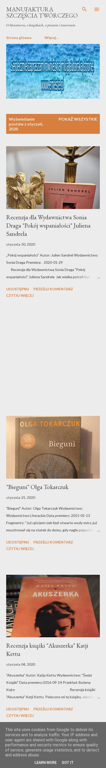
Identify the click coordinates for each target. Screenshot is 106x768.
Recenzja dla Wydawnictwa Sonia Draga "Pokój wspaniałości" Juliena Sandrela (48, 225)
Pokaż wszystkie (78, 119)
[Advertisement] (53, 358)
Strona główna (18, 37)
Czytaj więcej (20, 295)
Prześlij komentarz (53, 289)
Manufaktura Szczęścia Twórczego (42, 12)
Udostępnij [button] (17, 289)
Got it (68, 763)
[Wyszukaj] (84, 9)
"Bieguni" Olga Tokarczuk (37, 487)
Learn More (45, 763)
